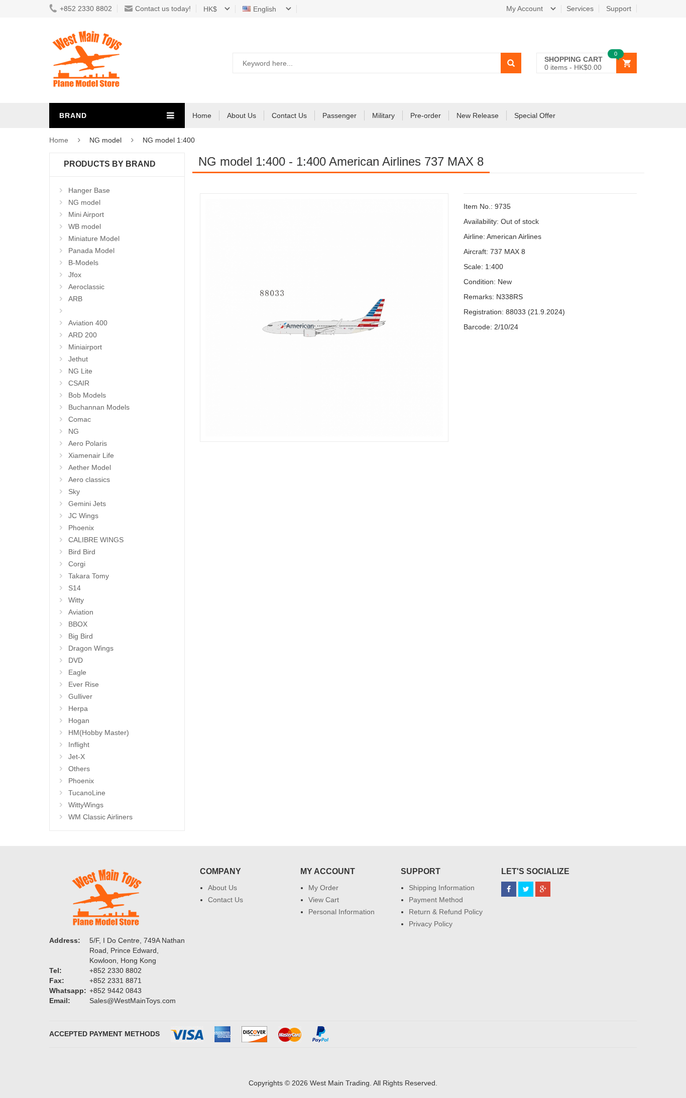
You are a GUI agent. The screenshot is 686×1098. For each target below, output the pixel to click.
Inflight (78, 745)
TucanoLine (86, 793)
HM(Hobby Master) (98, 732)
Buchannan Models (99, 407)
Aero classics (89, 479)
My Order (323, 888)
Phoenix (81, 528)
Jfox (74, 275)
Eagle (77, 672)
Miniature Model (94, 238)
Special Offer (534, 115)
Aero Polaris (87, 443)
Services (580, 9)
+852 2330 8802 (86, 9)
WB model (84, 226)
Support (618, 9)
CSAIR (78, 383)
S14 (74, 588)
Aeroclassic (86, 287)
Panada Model (91, 251)
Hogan (78, 720)
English (265, 9)
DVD (75, 660)
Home (201, 115)
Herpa (78, 708)
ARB (75, 299)
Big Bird (80, 636)
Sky (74, 491)
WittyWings (85, 805)
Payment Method (436, 900)
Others (79, 769)
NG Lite (80, 371)
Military (383, 115)
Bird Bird (81, 552)
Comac (79, 419)
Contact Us (289, 115)
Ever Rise (83, 684)
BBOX (77, 624)
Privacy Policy (430, 924)
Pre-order (425, 115)
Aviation (80, 612)
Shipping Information (442, 888)
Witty (76, 600)
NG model (84, 202)
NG (73, 431)
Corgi (76, 564)
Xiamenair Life (91, 455)
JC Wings (83, 516)
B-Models (83, 263)
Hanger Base (89, 190)
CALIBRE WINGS (96, 540)
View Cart (323, 900)
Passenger (339, 115)
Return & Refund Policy (446, 912)
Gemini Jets (87, 504)
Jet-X (76, 757)
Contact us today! (163, 9)
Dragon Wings (90, 648)
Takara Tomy (88, 576)
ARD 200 (82, 335)
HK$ (210, 9)
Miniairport (85, 347)
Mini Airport (86, 214)
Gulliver (80, 696)
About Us (241, 115)
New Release (477, 115)
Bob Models (87, 395)
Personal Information (341, 912)
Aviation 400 (87, 323)
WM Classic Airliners (100, 817)
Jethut (78, 359)
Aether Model (89, 467)
